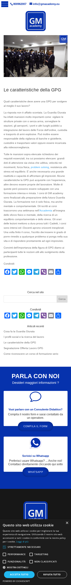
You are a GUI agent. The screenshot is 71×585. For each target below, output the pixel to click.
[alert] (35, 552)
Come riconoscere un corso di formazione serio (31, 353)
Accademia (45, 210)
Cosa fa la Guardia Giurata (19, 331)
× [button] (67, 523)
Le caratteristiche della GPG (20, 342)
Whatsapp (35, 472)
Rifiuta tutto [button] (52, 574)
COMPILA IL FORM (35, 426)
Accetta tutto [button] (19, 574)
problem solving (40, 167)
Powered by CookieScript (16, 581)
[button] (35, 567)
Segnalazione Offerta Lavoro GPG (23, 348)
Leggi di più (22, 541)
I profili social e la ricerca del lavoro (24, 336)
